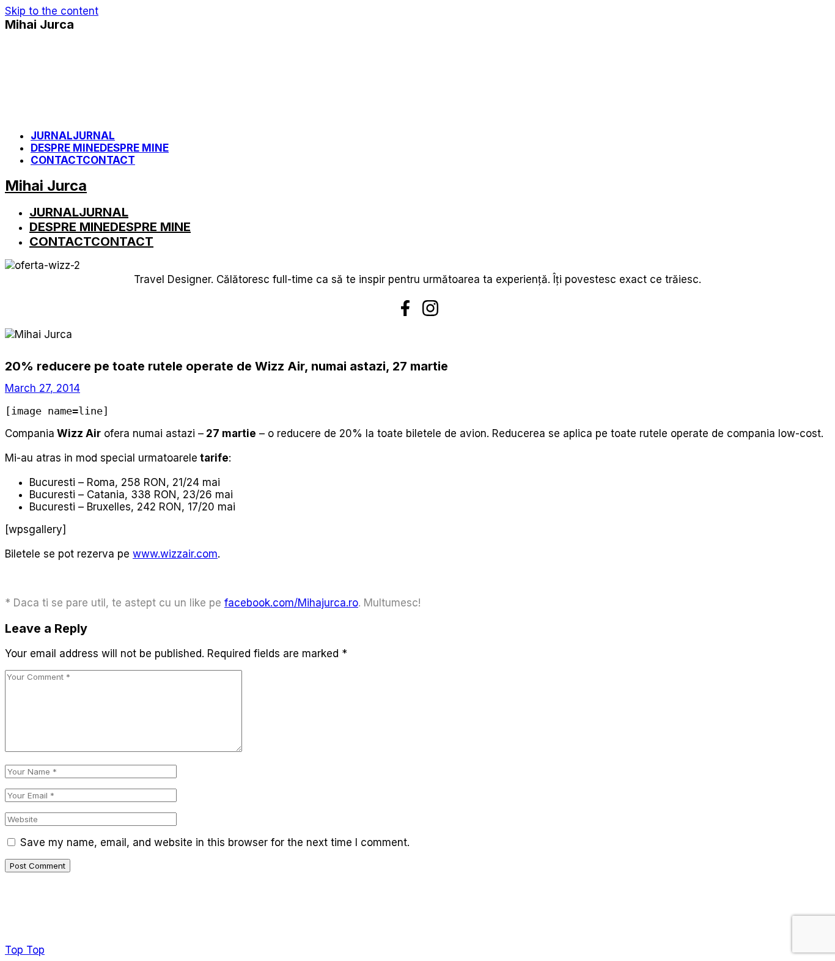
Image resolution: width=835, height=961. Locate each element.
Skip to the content (51, 11)
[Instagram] (430, 308)
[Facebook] (405, 308)
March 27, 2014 (42, 388)
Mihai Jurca (39, 24)
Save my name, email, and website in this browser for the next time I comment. (215, 842)
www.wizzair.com (175, 554)
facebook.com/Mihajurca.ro (291, 603)
